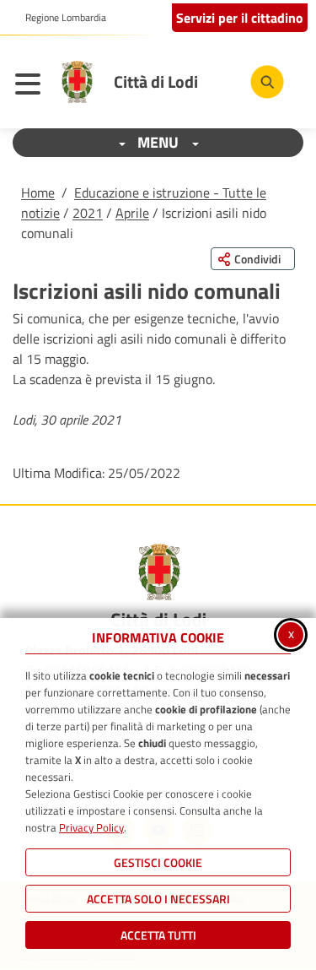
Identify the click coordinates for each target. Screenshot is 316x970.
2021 (87, 213)
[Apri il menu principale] (32, 86)
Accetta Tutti (158, 935)
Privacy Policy (91, 827)
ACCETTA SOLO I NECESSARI (158, 899)
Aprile (132, 213)
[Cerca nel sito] (267, 82)
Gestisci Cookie (158, 862)
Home (38, 192)
